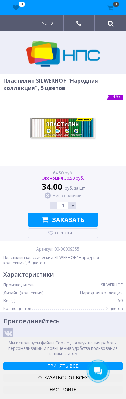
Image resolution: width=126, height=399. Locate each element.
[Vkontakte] (8, 333)
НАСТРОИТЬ (63, 389)
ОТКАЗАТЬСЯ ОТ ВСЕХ (63, 377)
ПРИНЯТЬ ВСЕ (63, 366)
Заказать (68, 219)
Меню (47, 23)
